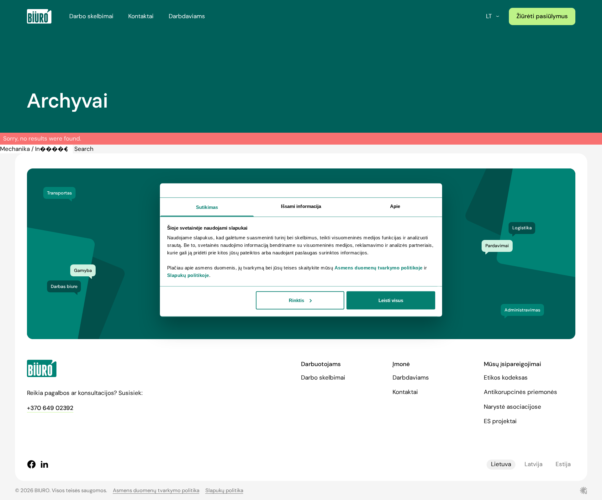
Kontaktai (141, 16)
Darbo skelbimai (91, 16)
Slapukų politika (224, 490)
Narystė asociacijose (512, 407)
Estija (563, 464)
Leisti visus (390, 300)
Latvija (533, 464)
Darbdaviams (187, 16)
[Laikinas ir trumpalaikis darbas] (39, 16)
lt (489, 16)
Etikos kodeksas (506, 377)
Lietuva (501, 464)
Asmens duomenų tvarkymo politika (156, 490)
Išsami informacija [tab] (301, 206)
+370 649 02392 (50, 408)
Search (83, 149)
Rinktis (296, 300)
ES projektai (500, 421)
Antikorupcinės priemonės (520, 392)
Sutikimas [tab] (207, 207)
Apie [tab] (395, 206)
